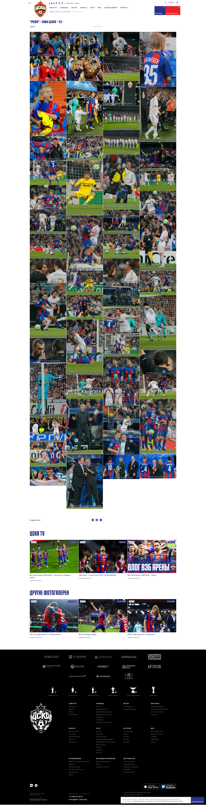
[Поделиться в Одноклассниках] (100, 520)
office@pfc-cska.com (78, 799)
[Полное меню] (29, 3)
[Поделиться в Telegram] (96, 520)
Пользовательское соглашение (133, 794)
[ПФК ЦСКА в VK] (31, 785)
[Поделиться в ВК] (92, 520)
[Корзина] (177, 2)
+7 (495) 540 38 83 (76, 797)
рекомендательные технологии (38, 799)
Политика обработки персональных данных (137, 792)
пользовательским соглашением (143, 801)
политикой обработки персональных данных (168, 801)
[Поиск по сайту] (165, 2)
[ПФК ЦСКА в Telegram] (36, 785)
